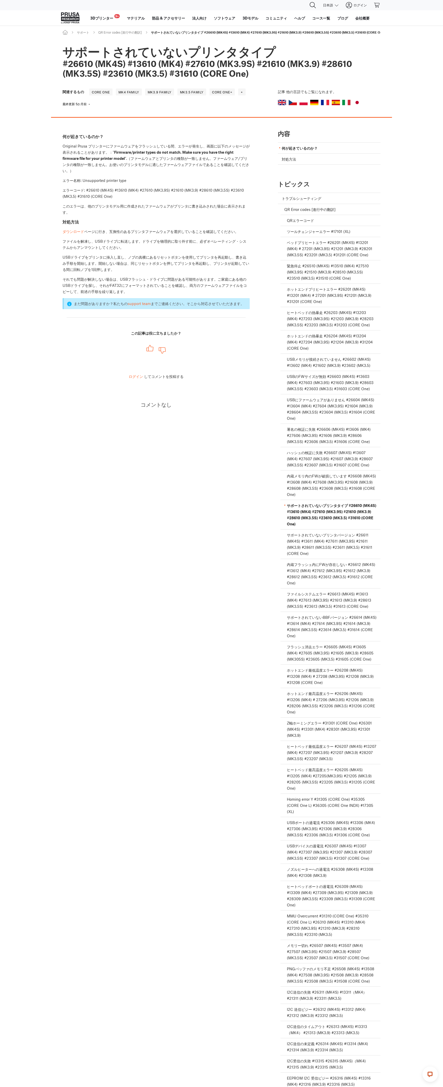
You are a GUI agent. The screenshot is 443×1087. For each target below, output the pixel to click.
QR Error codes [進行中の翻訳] (120, 32)
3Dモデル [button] (250, 18)
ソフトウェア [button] (224, 18)
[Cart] (377, 5)
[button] (282, 102)
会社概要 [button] (362, 18)
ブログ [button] (342, 18)
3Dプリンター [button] (104, 17)
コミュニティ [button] (276, 18)
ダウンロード (73, 231)
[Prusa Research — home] (70, 18)
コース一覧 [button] (321, 18)
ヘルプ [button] (299, 18)
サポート (83, 32)
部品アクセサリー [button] (168, 18)
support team (139, 303)
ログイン (136, 376)
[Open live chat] (430, 1074)
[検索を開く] (313, 5)
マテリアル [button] (136, 18)
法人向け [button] (199, 18)
